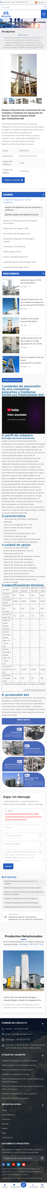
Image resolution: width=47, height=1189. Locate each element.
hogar (24, 35)
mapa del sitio (8, 1178)
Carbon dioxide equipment (15, 257)
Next (43, 981)
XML (18, 1178)
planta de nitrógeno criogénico (15, 1098)
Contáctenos (7, 1137)
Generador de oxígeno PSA (16, 228)
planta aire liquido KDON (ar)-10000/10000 (30, 281)
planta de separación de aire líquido (17, 1070)
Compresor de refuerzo (14, 246)
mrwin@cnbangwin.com (21, 1034)
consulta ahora (12, 180)
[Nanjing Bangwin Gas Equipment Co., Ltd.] (6, 14)
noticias (5, 1124)
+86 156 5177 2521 (21, 2)
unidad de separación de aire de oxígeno (21, 903)
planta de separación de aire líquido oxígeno (22, 888)
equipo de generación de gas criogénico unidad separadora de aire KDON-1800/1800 (31, 341)
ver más (23, 287)
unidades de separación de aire (15, 1074)
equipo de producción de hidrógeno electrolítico (20, 222)
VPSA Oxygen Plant (12, 252)
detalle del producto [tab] (12, 380)
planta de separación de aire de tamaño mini (22, 907)
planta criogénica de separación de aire (19, 1065)
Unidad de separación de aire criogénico (22, 38)
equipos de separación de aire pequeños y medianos (23, 208)
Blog (4, 1133)
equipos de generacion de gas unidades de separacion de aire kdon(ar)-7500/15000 (32, 302)
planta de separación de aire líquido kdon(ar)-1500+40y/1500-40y (32, 360)
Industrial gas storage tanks (16, 267)
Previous (4, 981)
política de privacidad (32, 1178)
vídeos (4, 1128)
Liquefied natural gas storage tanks (19, 262)
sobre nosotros (8, 1115)
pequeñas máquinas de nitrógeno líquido (19, 240)
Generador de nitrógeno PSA (16, 233)
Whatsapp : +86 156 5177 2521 (31, 944)
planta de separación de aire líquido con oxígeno (20, 882)
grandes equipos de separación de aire (21, 215)
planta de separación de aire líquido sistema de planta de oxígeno (23, 893)
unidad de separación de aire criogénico (20, 898)
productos (6, 1119)
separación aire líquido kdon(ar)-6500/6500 (29, 320)
